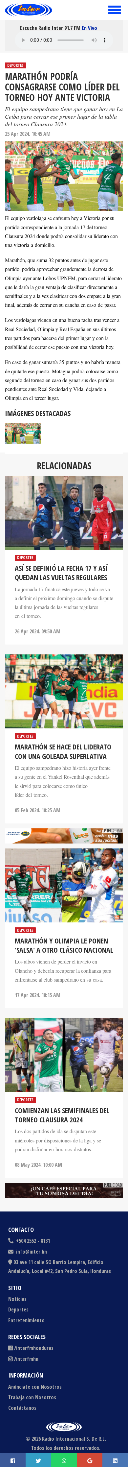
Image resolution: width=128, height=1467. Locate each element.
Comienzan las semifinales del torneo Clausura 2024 (62, 1115)
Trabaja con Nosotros (32, 1397)
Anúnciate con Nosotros (35, 1386)
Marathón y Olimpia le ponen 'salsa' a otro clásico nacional (64, 945)
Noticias (17, 1299)
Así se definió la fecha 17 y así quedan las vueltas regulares (61, 572)
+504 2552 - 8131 (32, 1240)
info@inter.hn (31, 1251)
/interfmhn (26, 1358)
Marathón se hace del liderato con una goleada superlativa (63, 751)
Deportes (15, 65)
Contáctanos (22, 1407)
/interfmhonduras (33, 1348)
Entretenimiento (26, 1320)
